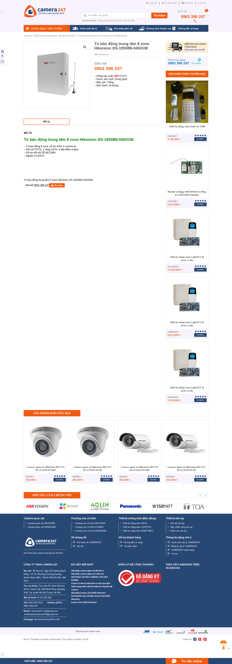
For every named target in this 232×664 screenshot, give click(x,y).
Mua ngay (58, 185)
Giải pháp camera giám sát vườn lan (87, 574)
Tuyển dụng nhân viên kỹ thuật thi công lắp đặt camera (91, 588)
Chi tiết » (200, 139)
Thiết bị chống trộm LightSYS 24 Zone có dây (187, 324)
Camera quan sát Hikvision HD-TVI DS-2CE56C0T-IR (92, 468)
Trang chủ (28, 36)
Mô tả (46, 121)
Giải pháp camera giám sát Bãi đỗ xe (87, 571)
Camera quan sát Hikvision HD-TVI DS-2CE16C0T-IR (186, 468)
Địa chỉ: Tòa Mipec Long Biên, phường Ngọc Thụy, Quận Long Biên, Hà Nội (56, 639)
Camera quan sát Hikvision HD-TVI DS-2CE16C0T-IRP (139, 468)
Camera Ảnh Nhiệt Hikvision (84, 602)
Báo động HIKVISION (67, 36)
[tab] (46, 122)
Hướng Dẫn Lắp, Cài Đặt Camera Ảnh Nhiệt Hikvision (90, 597)
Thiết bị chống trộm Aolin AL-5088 (187, 126)
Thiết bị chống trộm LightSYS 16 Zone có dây (187, 389)
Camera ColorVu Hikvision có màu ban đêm (90, 583)
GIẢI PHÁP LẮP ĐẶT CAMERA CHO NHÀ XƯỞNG (89, 578)
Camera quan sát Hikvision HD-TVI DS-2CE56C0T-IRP (45, 468)
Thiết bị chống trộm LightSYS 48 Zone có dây (187, 258)
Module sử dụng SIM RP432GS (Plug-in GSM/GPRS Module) (187, 193)
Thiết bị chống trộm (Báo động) (45, 36)
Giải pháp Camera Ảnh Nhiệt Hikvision (88, 593)
